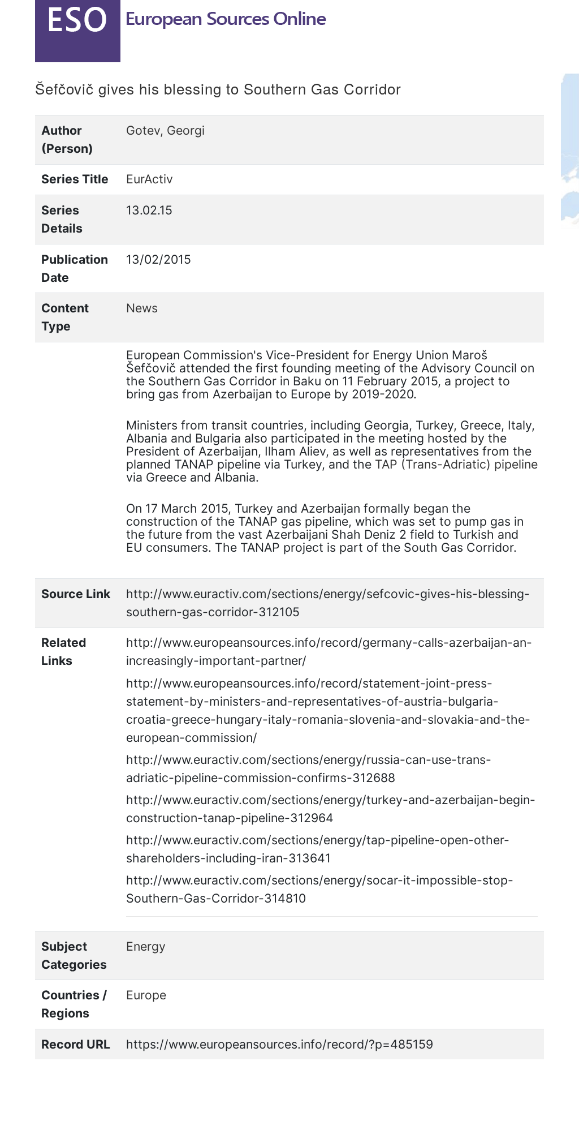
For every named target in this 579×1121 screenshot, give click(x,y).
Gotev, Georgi (165, 130)
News (142, 307)
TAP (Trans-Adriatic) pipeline (456, 464)
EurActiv (149, 178)
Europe (146, 994)
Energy (146, 946)
